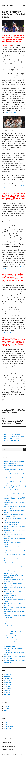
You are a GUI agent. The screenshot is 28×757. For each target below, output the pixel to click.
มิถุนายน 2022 (7, 680)
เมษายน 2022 (7, 684)
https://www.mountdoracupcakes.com (13, 436)
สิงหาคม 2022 (7, 676)
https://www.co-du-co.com (10, 332)
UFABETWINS (7, 706)
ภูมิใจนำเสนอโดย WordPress (16, 754)
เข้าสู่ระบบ (6, 722)
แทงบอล (6, 710)
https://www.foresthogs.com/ (10, 440)
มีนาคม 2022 (7, 686)
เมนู (24, 5)
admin (5, 399)
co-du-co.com (8, 5)
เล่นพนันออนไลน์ (6, 739)
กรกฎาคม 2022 (8, 678)
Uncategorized (21, 399)
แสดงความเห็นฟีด (8, 726)
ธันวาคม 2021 (7, 692)
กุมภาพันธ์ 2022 (8, 688)
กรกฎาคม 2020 (8, 694)
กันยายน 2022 (7, 674)
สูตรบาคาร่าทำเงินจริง (7, 742)
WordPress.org (8, 728)
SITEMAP (4, 735)
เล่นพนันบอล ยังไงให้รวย (10, 112)
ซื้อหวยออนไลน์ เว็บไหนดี (8, 746)
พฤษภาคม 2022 (8, 682)
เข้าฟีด (5, 724)
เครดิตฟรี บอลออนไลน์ (8, 749)
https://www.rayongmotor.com (11, 434)
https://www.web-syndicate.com (11, 438)
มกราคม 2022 (7, 690)
